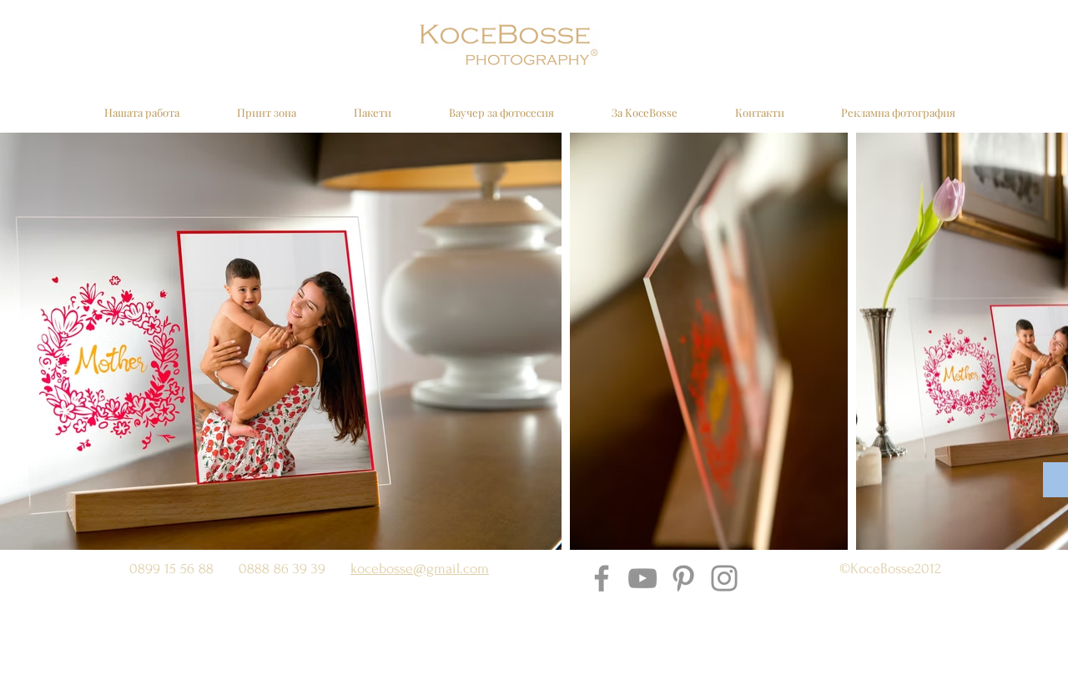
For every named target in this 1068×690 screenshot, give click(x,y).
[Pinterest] (683, 578)
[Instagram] (724, 578)
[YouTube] (642, 578)
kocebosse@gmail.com (419, 569)
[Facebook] (601, 578)
